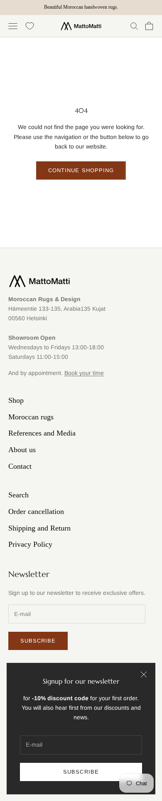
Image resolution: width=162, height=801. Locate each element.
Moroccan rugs (31, 417)
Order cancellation (36, 511)
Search (18, 495)
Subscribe (80, 772)
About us (22, 450)
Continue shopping (81, 170)
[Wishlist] (30, 26)
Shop (16, 400)
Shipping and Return (39, 528)
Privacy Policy (30, 544)
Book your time (84, 373)
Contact (20, 466)
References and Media (42, 433)
